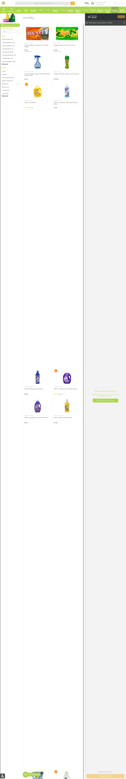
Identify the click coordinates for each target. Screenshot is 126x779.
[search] (73, 3)
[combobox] (45, 3)
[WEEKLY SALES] (86, 3)
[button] (100, 3)
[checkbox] (11, 39)
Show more (5, 64)
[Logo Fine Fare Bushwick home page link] (3, 3)
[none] (37, 38)
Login (123, 3)
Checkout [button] (121, 16)
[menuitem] (3, 10)
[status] (94, 16)
